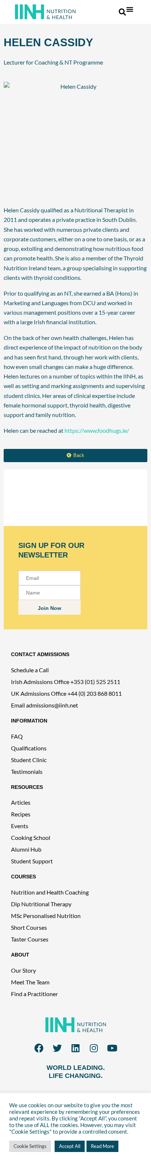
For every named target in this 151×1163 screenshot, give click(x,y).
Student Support (32, 860)
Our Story (23, 970)
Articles (20, 802)
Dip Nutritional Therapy (41, 903)
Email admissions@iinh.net (44, 705)
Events (19, 825)
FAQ (17, 736)
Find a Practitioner (34, 993)
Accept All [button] (69, 1146)
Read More (102, 1146)
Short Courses (29, 927)
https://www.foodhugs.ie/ (97, 430)
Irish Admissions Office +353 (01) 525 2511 (65, 681)
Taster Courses (29, 939)
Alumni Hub (26, 849)
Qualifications (29, 748)
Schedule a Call (30, 669)
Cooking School (30, 837)
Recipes (20, 814)
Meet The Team (30, 982)
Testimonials (27, 771)
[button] (129, 9)
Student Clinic (29, 759)
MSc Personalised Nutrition (46, 915)
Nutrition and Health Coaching (50, 892)
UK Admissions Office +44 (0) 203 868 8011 (66, 693)
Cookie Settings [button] (30, 1146)
